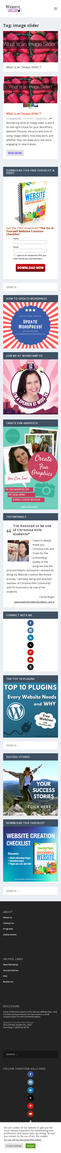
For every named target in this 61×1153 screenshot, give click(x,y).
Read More (15, 153)
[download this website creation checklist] (30, 880)
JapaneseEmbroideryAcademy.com (33, 601)
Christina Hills (15, 118)
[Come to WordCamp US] (30, 413)
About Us (7, 917)
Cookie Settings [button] (14, 1145)
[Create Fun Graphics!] (30, 468)
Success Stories (10, 970)
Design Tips (41, 118)
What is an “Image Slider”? (23, 67)
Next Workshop (10, 964)
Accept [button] (30, 1145)
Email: (16, 247)
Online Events (10, 934)
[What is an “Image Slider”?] (30, 92)
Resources (8, 981)
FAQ (5, 976)
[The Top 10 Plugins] (30, 710)
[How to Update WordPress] (30, 325)
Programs (8, 928)
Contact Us (8, 923)
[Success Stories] (30, 788)
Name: (16, 239)
